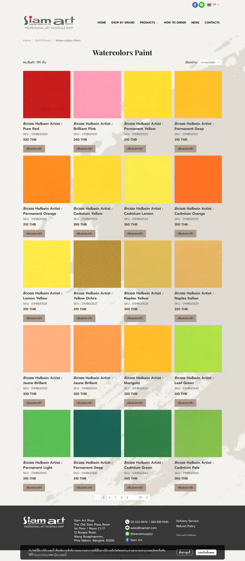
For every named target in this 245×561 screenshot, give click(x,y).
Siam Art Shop (84, 520)
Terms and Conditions (186, 535)
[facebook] (195, 5)
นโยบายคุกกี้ (60, 554)
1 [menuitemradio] (103, 497)
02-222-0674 (139, 522)
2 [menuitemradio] (109, 497)
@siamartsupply (142, 534)
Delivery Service (187, 521)
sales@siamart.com (144, 528)
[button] (213, 5)
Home (27, 40)
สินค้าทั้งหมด (43, 40)
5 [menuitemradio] (127, 497)
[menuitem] (147, 497)
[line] (201, 5)
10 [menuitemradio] (140, 497)
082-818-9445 (160, 522)
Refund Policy (185, 526)
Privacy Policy (40, 554)
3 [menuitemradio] (115, 497)
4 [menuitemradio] (121, 497)
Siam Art (136, 540)
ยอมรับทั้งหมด (206, 552)
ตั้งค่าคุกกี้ (184, 552)
